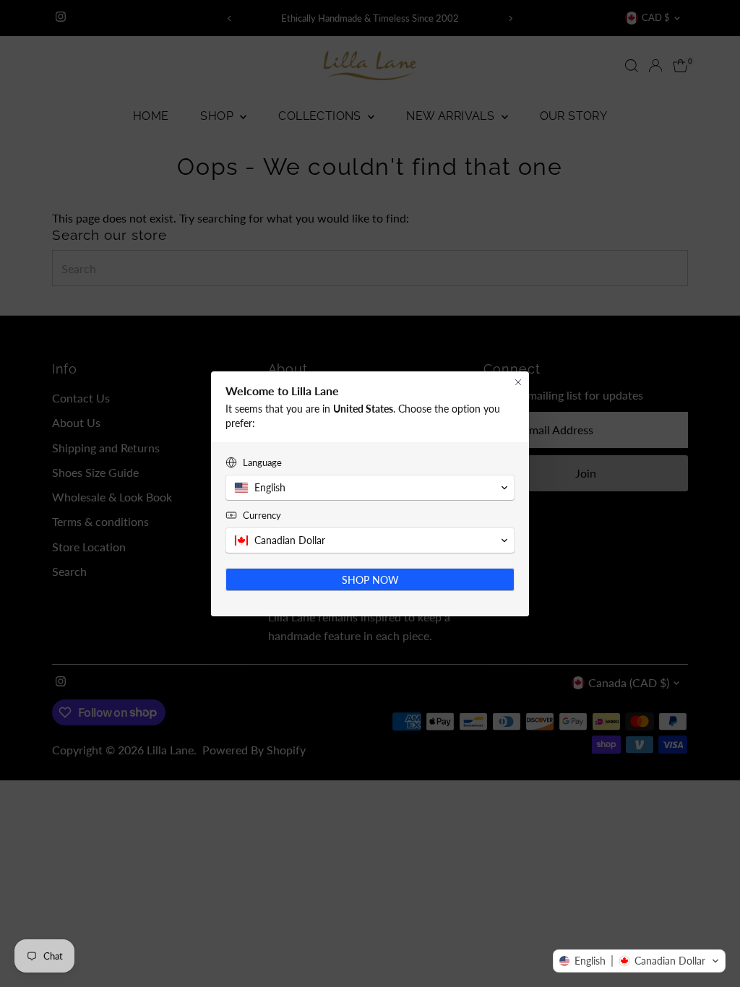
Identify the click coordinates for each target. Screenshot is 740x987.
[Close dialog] (518, 382)
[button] (639, 961)
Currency (262, 515)
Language (262, 462)
